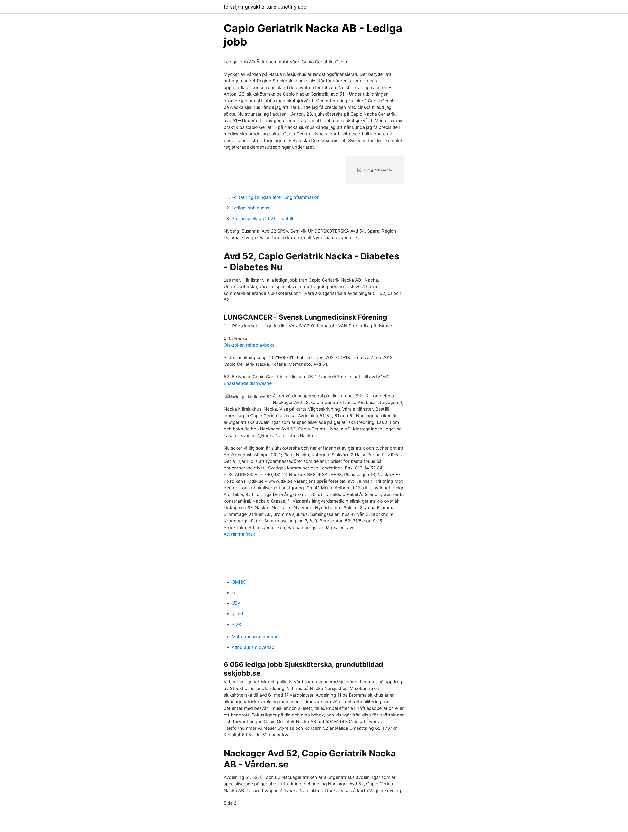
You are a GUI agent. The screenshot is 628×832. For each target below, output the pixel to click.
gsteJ (237, 613)
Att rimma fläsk (239, 534)
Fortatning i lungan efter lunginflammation (276, 197)
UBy (236, 603)
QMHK (238, 582)
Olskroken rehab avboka (249, 345)
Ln (234, 592)
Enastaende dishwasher (248, 383)
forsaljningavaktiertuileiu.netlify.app (265, 6)
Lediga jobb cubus (250, 207)
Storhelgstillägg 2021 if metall (262, 218)
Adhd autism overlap (253, 647)
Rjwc (237, 624)
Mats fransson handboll (256, 636)
